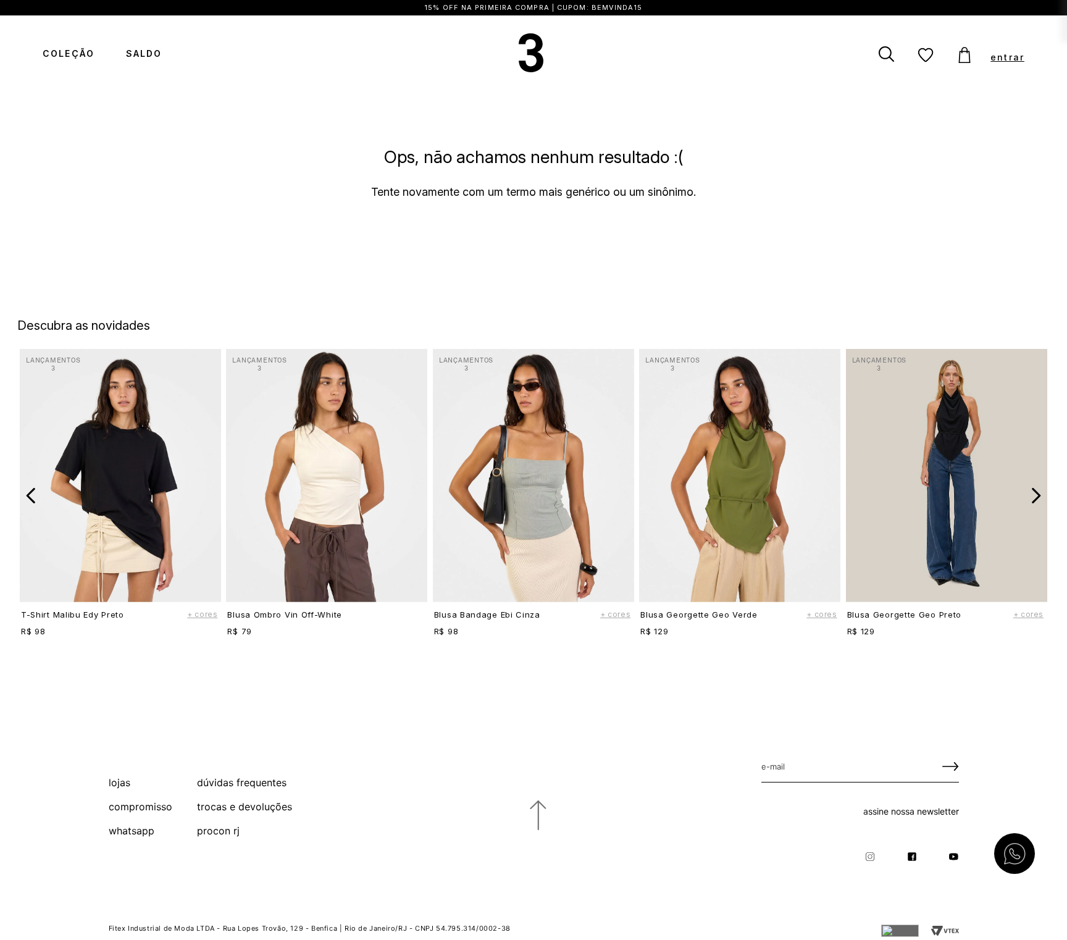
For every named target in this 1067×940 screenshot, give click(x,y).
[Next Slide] (1035, 495)
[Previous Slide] (31, 495)
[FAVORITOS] (926, 56)
